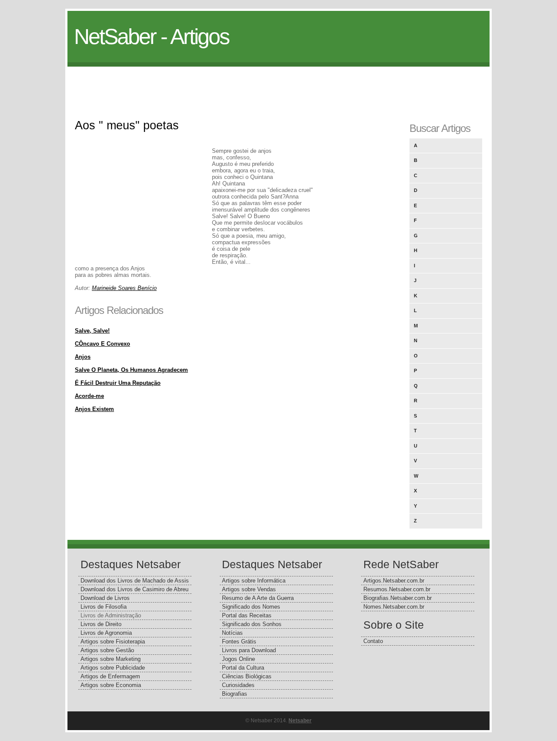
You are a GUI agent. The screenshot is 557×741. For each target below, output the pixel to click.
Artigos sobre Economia (111, 685)
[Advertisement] (278, 86)
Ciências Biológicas (247, 676)
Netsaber (300, 720)
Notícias (232, 633)
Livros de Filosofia (104, 606)
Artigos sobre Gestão (107, 650)
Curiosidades (238, 685)
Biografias (234, 693)
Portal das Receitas (247, 615)
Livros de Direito (101, 624)
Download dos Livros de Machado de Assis (135, 580)
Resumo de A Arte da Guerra (258, 598)
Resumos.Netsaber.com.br (396, 589)
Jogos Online (238, 659)
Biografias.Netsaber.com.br (397, 598)
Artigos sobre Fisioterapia (113, 641)
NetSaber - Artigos (151, 36)
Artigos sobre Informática (253, 580)
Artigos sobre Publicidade (113, 667)
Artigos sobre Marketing (111, 659)
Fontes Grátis (239, 641)
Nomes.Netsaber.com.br (393, 606)
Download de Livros (105, 598)
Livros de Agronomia (106, 633)
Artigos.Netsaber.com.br (393, 580)
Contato (373, 641)
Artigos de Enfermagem (110, 676)
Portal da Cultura (243, 667)
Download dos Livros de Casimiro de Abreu (134, 589)
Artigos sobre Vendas (249, 589)
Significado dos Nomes (251, 606)
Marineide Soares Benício (124, 288)
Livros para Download (249, 650)
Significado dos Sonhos (252, 624)
